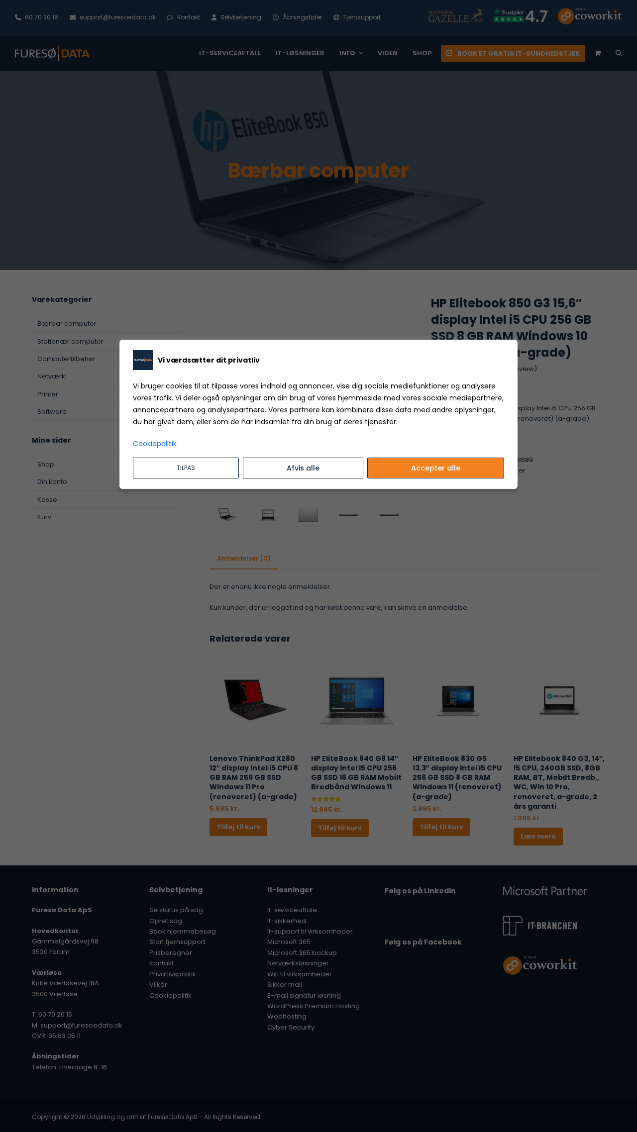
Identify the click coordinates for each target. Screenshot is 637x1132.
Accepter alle (435, 468)
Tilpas (186, 468)
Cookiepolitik (155, 444)
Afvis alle (303, 468)
